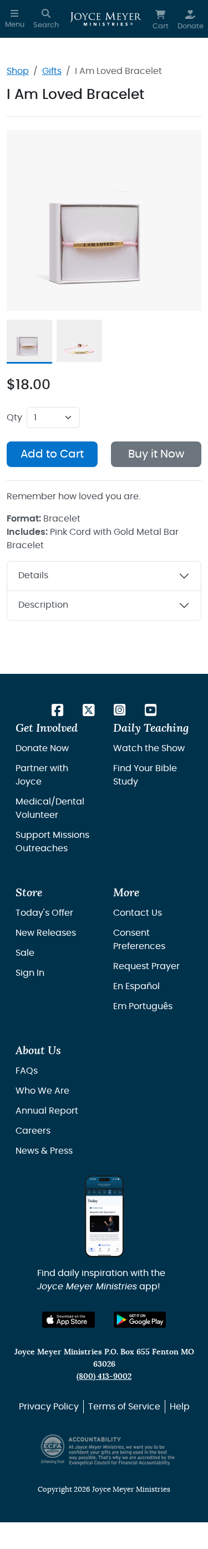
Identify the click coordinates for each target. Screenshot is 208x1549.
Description (43, 604)
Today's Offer (44, 912)
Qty (14, 417)
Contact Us (137, 912)
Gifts (52, 71)
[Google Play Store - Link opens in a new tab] (140, 1320)
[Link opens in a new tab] (58, 711)
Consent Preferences (139, 940)
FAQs (27, 1070)
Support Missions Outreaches (52, 842)
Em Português (143, 1006)
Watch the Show (149, 748)
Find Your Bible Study (145, 775)
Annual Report (47, 1110)
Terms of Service (124, 1406)
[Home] (106, 19)
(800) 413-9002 (104, 1376)
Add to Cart (52, 454)
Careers (33, 1130)
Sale (25, 953)
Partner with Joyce (42, 775)
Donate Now (42, 748)
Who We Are (42, 1090)
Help (180, 1406)
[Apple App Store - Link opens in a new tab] (68, 1320)
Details (33, 575)
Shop (18, 71)
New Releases (46, 933)
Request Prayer (146, 966)
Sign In (30, 973)
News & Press (44, 1150)
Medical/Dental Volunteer (50, 808)
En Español (136, 986)
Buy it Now (156, 454)
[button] (14, 19)
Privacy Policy (49, 1406)
